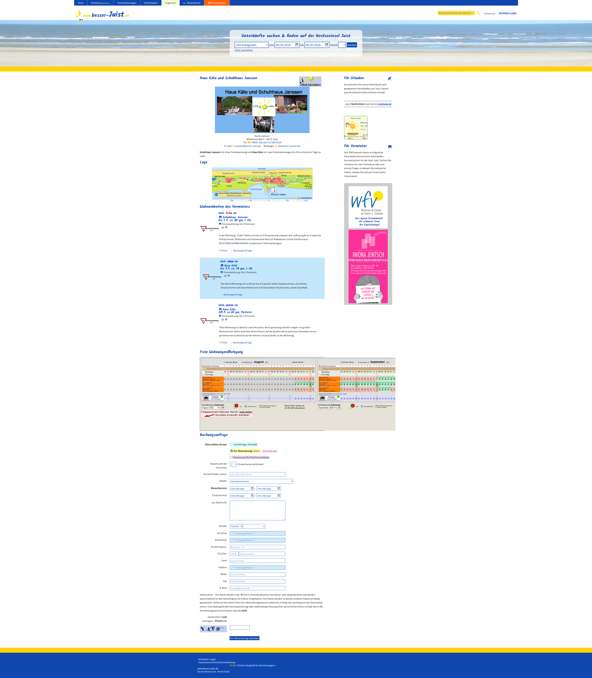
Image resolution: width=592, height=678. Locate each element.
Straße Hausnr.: (219, 546)
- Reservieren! (191, 2)
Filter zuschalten (244, 50)
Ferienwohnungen (126, 2)
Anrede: (223, 525)
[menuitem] (80, 3)
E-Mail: (223, 587)
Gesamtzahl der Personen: (218, 465)
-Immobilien (217, 2)
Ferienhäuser (151, 2)
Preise (224, 250)
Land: (224, 560)
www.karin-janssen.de (289, 145)
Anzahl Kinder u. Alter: (215, 474)
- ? (269, 450)
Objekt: (223, 480)
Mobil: (223, 574)
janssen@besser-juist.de (248, 145)
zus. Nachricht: (219, 502)
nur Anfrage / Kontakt (245, 444)
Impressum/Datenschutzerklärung (216, 662)
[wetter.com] (353, 134)
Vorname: (222, 533)
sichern (247, 450)
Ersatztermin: (219, 495)
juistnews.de (384, 103)
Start (80, 2)
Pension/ (100, 2)
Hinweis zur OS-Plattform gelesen (251, 457)
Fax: (225, 581)
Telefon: (222, 567)
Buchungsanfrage (242, 250)
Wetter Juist (356, 118)
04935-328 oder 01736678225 (266, 142)
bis (302, 45)
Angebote (170, 2)
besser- (106, 16)
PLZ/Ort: (222, 553)
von (271, 45)
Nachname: (221, 539)
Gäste (333, 45)
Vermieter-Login (206, 659)
